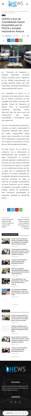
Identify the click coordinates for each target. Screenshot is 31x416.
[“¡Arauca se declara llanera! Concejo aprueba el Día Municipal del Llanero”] (6, 262)
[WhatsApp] (20, 40)
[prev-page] (3, 300)
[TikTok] (19, 402)
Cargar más (15, 356)
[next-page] (5, 300)
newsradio (8, 36)
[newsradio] (3, 36)
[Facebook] (9, 40)
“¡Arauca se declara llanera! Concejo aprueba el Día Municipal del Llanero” (19, 261)
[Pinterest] (17, 40)
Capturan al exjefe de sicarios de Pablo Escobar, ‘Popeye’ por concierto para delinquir (8, 223)
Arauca (7, 11)
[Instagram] (15, 402)
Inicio (3, 11)
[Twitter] (13, 40)
